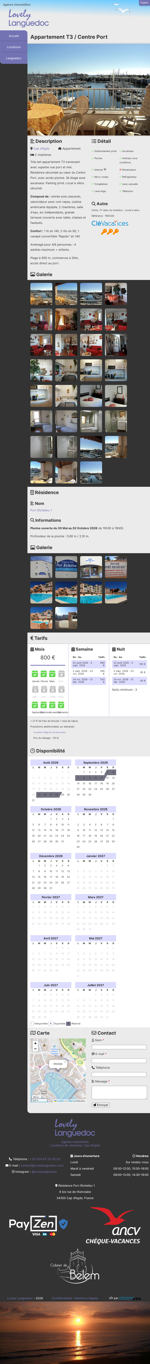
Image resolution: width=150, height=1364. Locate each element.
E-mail (101, 1054)
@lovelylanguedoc (44, 1171)
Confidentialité (62, 1298)
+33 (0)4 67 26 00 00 (45, 1159)
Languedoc (13, 58)
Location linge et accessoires (49, 732)
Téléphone (102, 1067)
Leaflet (60, 1100)
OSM (70, 1100)
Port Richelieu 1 (41, 510)
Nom (99, 1040)
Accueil (14, 36)
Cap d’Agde (41, 148)
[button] (58, 1070)
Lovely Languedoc (20, 1298)
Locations (13, 47)
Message (102, 1081)
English (144, 2)
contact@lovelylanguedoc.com (42, 1165)
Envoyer (102, 1105)
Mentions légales (86, 1298)
